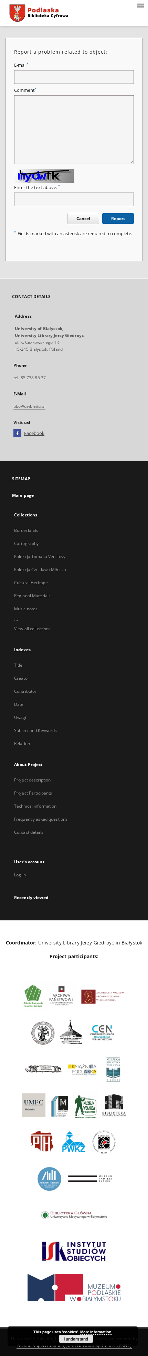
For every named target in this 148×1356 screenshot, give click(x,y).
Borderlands (26, 530)
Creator (21, 678)
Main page (23, 495)
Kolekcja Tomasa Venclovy (39, 556)
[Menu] (140, 5)
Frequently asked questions (40, 819)
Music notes (26, 609)
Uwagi (20, 717)
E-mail (21, 65)
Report (118, 218)
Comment (25, 90)
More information (96, 1331)
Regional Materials (32, 596)
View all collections (32, 629)
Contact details (28, 832)
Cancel (83, 218)
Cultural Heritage (31, 583)
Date (18, 704)
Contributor (25, 691)
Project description (32, 780)
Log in (20, 875)
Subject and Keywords (35, 730)
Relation (22, 743)
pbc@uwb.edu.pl (29, 406)
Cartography (26, 543)
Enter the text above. (37, 187)
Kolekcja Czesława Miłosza (40, 569)
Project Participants (33, 793)
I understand (76, 1339)
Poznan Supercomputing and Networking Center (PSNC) (74, 1345)
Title (18, 665)
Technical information (35, 806)
